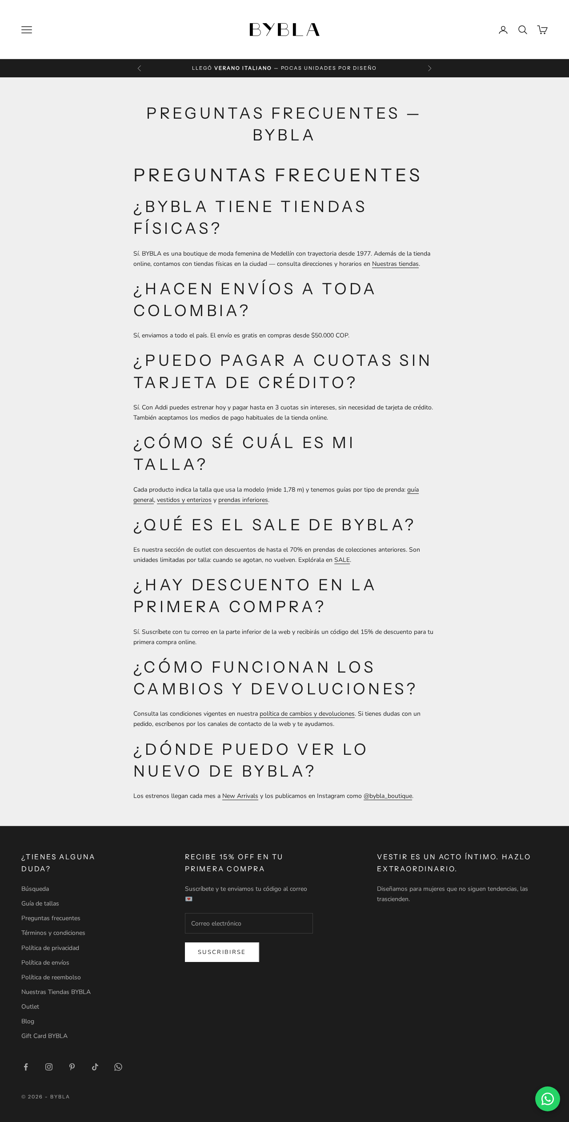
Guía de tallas (40, 903)
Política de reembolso (51, 977)
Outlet (30, 1006)
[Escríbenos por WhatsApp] (547, 1098)
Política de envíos (45, 962)
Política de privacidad (50, 948)
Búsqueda (35, 889)
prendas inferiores (243, 500)
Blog (27, 1021)
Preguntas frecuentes (50, 918)
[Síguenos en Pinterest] (72, 1066)
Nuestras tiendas (395, 264)
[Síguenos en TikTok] (95, 1066)
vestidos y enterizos (184, 500)
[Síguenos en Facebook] (25, 1066)
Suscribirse (222, 952)
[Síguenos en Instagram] (48, 1066)
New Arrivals (240, 796)
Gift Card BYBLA (44, 1036)
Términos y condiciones (53, 933)
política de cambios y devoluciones (307, 713)
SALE (342, 560)
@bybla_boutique (388, 796)
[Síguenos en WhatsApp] (118, 1066)
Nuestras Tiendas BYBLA (56, 992)
